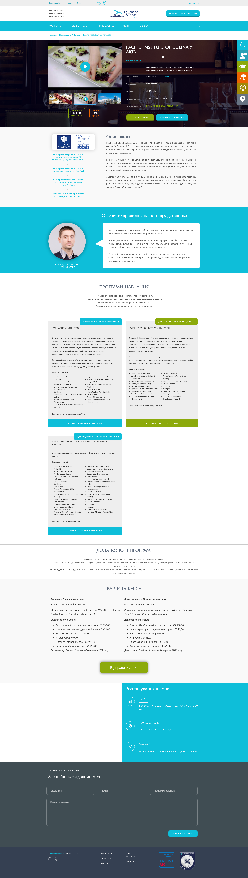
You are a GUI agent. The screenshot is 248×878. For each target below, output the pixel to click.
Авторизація (194, 3)
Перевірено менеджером (76, 113)
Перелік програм (95, 113)
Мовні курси (55, 26)
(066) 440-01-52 (56, 16)
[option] (85, 66)
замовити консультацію (183, 13)
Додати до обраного (172, 117)
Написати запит (140, 117)
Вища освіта (106, 26)
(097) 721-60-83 (56, 13)
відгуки (144, 26)
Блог (79, 3)
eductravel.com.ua (56, 853)
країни (127, 26)
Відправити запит (124, 667)
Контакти (68, 3)
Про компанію (54, 3)
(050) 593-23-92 (56, 10)
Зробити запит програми (85, 423)
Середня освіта (81, 26)
